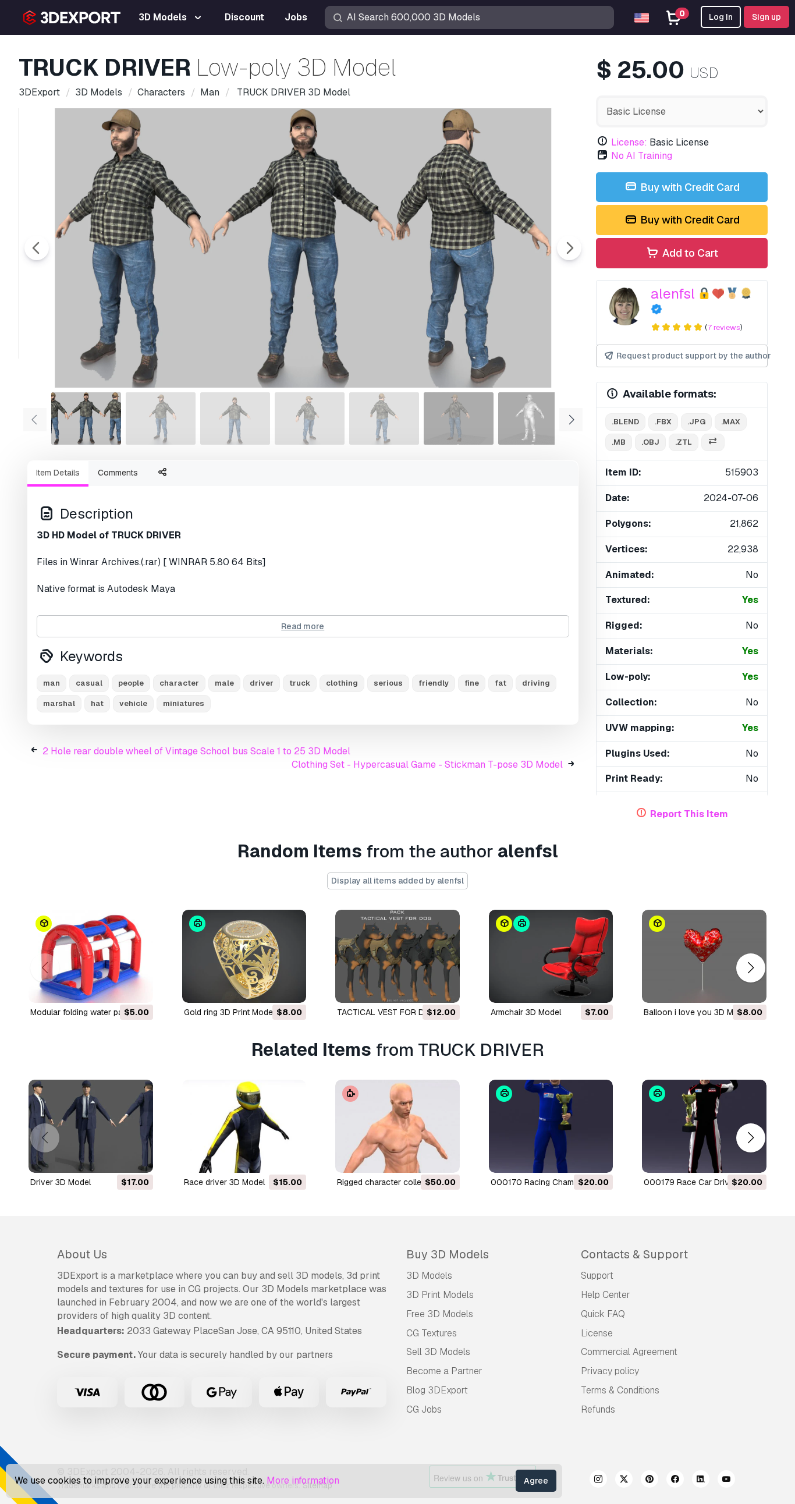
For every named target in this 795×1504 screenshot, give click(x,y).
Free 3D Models (439, 1314)
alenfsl (673, 294)
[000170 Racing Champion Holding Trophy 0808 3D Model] (551, 1126)
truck (299, 683)
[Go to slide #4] (310, 418)
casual (89, 683)
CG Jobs (424, 1409)
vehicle (133, 703)
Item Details (58, 472)
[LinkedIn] (700, 1480)
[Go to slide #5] (384, 418)
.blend (625, 422)
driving (536, 683)
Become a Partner (444, 1371)
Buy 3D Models (447, 1254)
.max (730, 422)
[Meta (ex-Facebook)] (675, 1480)
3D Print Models (440, 1295)
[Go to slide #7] (533, 418)
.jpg (696, 422)
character (179, 683)
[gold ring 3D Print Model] (244, 956)
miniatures (183, 703)
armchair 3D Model (526, 1012)
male (224, 683)
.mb (619, 442)
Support (597, 1275)
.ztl (683, 442)
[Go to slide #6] (459, 418)
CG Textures (431, 1333)
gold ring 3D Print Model (229, 1012)
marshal (59, 703)
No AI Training (641, 156)
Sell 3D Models (438, 1352)
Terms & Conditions (620, 1390)
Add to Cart (689, 253)
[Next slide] (569, 248)
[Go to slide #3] (235, 418)
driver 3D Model (60, 1182)
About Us (82, 1254)
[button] (750, 968)
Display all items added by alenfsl (397, 880)
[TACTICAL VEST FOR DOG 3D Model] (397, 956)
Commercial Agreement (629, 1352)
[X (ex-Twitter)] (624, 1480)
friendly (433, 683)
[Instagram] (598, 1480)
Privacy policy (610, 1371)
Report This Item (689, 814)
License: (629, 142)
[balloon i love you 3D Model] (704, 956)
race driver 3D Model (224, 1182)
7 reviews (723, 327)
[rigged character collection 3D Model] (397, 1126)
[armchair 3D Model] (551, 956)
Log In (721, 17)
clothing (342, 683)
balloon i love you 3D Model (697, 1012)
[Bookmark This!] (136, 986)
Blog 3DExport (437, 1390)
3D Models (429, 1275)
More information (303, 1480)
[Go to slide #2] (161, 418)
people (131, 683)
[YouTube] (726, 1480)
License (597, 1333)
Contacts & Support (634, 1254)
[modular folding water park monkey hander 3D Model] (91, 956)
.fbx (663, 422)
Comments (118, 472)
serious (388, 683)
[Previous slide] (36, 248)
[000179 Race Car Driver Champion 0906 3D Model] (704, 1126)
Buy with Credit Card (689, 187)
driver (262, 683)
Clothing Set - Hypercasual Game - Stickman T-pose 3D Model (427, 764)
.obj (650, 442)
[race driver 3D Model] (244, 1126)
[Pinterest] (649, 1480)
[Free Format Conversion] (713, 442)
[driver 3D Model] (91, 1126)
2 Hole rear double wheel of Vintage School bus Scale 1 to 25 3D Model (196, 751)
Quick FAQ (603, 1314)
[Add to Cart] (112, 986)
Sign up (766, 17)
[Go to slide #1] (86, 418)
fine (471, 683)
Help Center (605, 1295)
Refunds (598, 1409)
